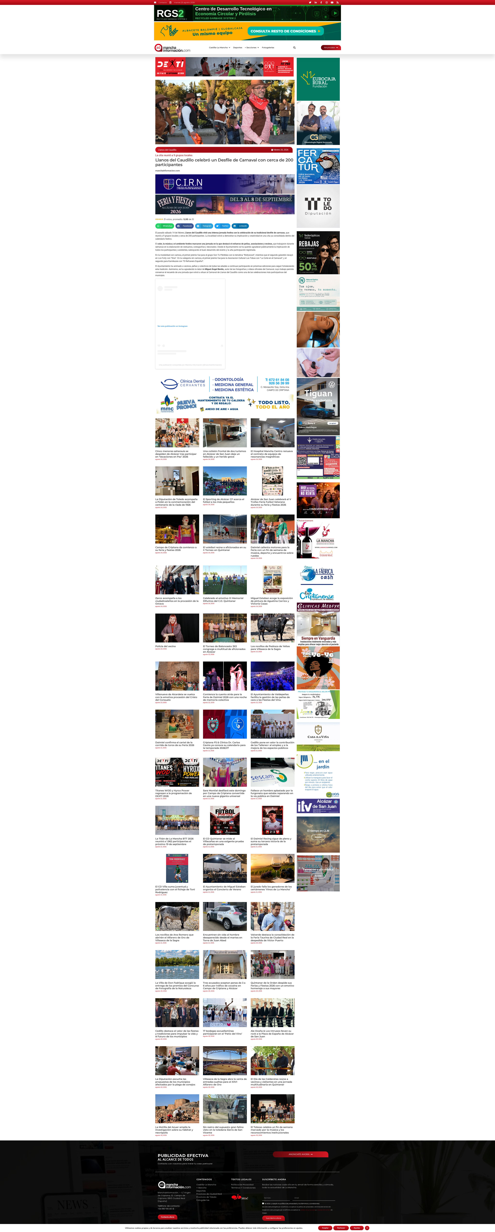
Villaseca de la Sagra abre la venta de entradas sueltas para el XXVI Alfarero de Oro (225, 1082)
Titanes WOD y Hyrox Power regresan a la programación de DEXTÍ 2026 (173, 793)
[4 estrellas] (161, 219)
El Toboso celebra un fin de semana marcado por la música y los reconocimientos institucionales (272, 1130)
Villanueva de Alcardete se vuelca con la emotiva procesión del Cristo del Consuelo (176, 697)
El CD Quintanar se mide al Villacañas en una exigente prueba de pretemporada (223, 841)
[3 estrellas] (159, 219)
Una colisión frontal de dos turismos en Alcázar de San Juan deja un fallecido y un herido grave (224, 454)
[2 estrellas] (157, 219)
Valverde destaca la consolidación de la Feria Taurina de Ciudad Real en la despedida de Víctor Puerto (272, 937)
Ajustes (357, 1228)
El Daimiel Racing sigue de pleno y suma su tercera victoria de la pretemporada (271, 841)
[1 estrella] (156, 219)
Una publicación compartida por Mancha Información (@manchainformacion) (190, 365)
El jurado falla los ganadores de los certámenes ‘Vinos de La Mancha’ (271, 888)
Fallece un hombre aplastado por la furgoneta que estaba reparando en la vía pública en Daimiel (272, 793)
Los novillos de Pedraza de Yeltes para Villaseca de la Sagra (270, 648)
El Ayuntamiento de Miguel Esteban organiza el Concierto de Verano (224, 888)
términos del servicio (323, 1210)
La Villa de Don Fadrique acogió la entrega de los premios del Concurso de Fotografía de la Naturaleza (177, 985)
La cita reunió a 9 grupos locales (173, 155)
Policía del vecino (165, 646)
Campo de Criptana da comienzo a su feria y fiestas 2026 (176, 549)
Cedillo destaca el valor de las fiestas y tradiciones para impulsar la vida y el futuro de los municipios (177, 1034)
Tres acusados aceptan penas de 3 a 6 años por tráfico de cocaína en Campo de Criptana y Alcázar (224, 985)
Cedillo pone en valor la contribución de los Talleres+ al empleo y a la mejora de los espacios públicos (272, 745)
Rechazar (341, 1228)
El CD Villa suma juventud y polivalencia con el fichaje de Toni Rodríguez (175, 889)
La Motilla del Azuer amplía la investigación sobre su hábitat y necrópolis (174, 1130)
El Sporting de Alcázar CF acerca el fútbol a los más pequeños (223, 501)
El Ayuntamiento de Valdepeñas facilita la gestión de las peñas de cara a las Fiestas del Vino (270, 697)
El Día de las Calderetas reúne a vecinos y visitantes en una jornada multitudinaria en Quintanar (271, 1082)
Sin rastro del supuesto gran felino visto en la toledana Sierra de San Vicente (223, 1130)
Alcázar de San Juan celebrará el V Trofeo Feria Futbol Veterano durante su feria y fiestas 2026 (271, 502)
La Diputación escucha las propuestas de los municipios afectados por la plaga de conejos (175, 1082)
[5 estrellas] (162, 219)
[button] (220, 48)
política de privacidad (288, 1203)
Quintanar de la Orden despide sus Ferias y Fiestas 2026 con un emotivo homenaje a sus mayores (272, 985)
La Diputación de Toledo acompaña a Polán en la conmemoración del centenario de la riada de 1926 (176, 502)
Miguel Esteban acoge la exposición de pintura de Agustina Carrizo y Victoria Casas (272, 601)
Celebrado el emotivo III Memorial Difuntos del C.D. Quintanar (223, 599)
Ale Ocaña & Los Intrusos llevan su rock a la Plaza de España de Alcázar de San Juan (272, 1034)
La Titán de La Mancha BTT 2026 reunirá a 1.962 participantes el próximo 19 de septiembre (174, 841)
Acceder (318, 837)
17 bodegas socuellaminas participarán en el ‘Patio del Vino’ (222, 1032)
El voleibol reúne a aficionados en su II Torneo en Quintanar (224, 549)
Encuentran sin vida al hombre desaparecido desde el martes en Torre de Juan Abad (222, 937)
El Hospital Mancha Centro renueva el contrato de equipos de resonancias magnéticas (272, 454)
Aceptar (325, 1228)
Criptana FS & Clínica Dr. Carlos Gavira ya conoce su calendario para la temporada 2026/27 (224, 745)
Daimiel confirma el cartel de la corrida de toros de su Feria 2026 (174, 744)
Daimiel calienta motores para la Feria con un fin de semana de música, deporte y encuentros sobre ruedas (272, 551)
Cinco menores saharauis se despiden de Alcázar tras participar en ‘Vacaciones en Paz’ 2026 (176, 454)
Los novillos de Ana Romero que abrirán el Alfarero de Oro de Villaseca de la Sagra (174, 937)
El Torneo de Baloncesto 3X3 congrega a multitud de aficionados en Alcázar (224, 649)
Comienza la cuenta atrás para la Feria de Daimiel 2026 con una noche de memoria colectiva (225, 697)
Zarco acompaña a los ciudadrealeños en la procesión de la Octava (177, 601)
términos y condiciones (310, 1203)
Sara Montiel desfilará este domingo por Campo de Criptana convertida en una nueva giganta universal (224, 793)
